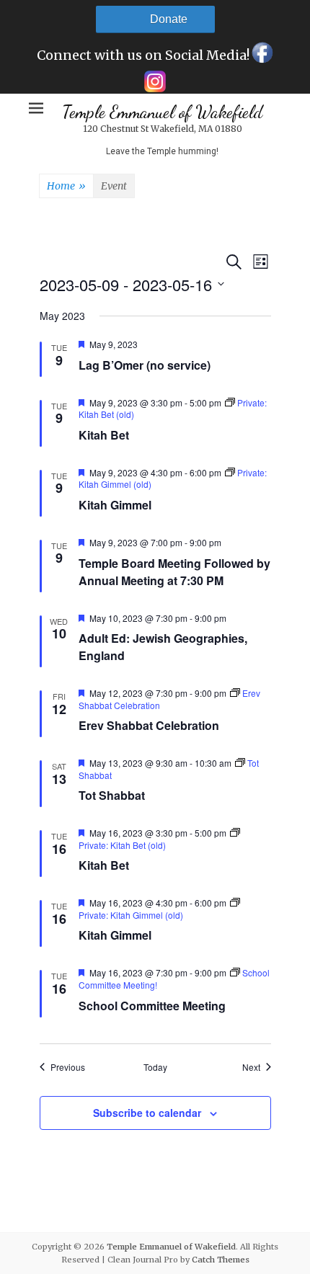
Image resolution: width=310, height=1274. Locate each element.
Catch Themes (220, 1260)
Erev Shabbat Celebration (149, 725)
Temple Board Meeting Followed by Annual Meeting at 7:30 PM (174, 572)
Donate (168, 19)
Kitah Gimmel (115, 504)
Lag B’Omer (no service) (145, 365)
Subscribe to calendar (147, 1112)
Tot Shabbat (112, 795)
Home (66, 185)
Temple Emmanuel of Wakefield (162, 112)
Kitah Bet (104, 435)
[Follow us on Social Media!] (261, 56)
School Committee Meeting (152, 1005)
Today (155, 1067)
